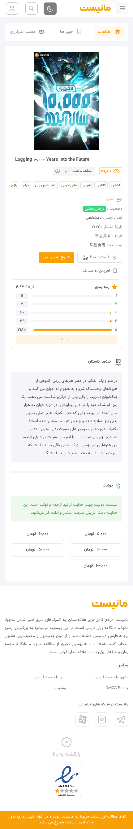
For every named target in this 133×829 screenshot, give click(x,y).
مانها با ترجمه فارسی (50, 677)
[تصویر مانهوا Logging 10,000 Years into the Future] (66, 101)
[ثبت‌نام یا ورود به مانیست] (12, 8)
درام (26, 185)
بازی (14, 185)
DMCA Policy (116, 688)
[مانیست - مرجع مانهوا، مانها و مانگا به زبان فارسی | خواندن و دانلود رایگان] (109, 604)
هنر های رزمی (45, 185)
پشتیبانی (59, 688)
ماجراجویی (69, 185)
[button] (74, 171)
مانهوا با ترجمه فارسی (111, 677)
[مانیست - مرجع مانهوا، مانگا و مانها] (92, 8)
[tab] (109, 32)
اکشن (115, 185)
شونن (87, 185)
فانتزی (101, 185)
